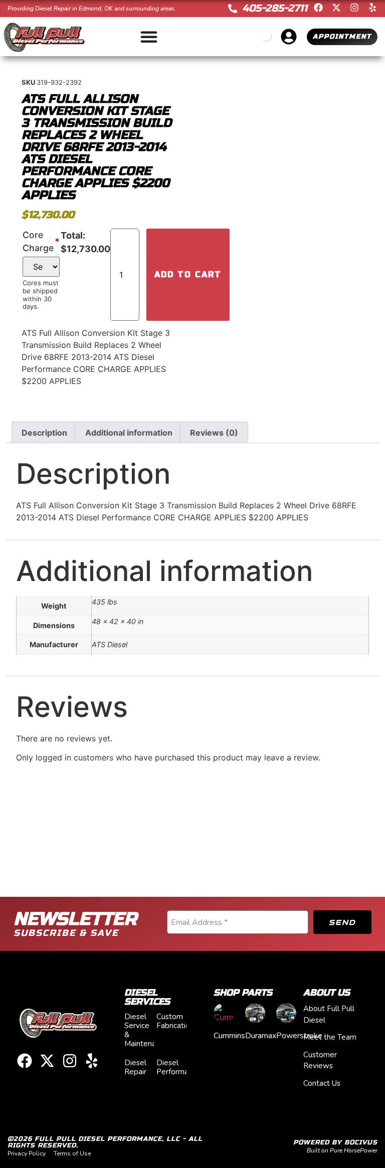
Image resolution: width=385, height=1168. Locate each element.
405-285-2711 (274, 8)
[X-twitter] (336, 8)
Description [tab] (44, 433)
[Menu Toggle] (149, 37)
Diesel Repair (135, 1067)
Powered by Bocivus (335, 1142)
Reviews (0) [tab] (214, 433)
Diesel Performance (178, 1067)
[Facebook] (318, 8)
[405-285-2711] (232, 8)
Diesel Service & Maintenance (146, 1030)
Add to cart (188, 274)
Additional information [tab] (128, 433)
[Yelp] (372, 8)
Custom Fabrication (175, 1021)
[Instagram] (354, 8)
